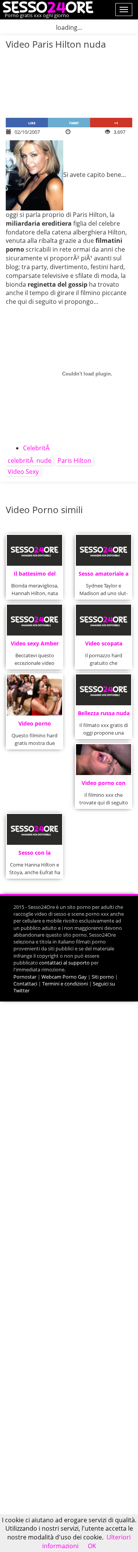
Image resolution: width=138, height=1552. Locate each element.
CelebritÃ (37, 448)
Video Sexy (23, 471)
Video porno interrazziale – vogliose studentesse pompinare (34, 726)
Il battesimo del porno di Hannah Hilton (34, 576)
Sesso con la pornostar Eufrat (35, 855)
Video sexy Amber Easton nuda (35, 646)
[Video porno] (47, 6)
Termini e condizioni (65, 983)
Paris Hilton (74, 460)
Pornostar (24, 976)
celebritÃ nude (29, 460)
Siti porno (103, 976)
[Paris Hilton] (34, 174)
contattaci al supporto (64, 962)
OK (92, 1546)
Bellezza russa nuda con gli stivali (104, 715)
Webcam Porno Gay (64, 976)
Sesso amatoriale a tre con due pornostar (103, 576)
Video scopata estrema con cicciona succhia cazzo (103, 646)
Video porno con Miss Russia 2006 (104, 785)
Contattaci (25, 983)
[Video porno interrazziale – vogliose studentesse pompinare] (34, 695)
